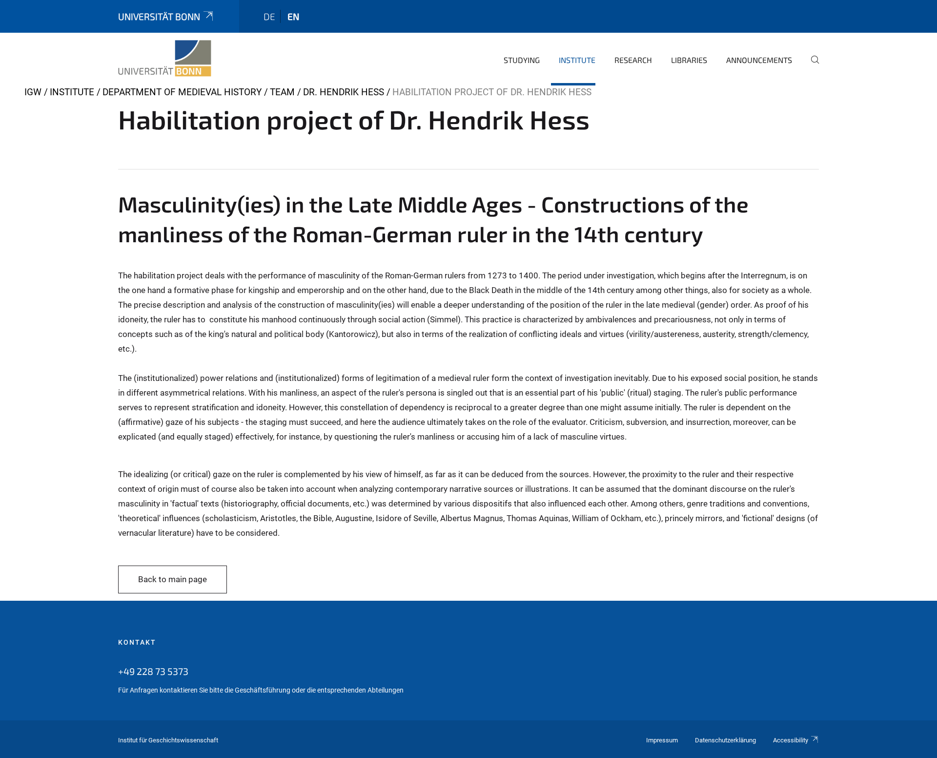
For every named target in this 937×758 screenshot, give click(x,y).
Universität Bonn (159, 16)
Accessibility (790, 740)
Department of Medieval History (182, 92)
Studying (522, 59)
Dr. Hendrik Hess (343, 92)
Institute (577, 59)
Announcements (759, 59)
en (293, 16)
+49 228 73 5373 (153, 671)
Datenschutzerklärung (725, 740)
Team (282, 92)
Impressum (662, 740)
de (269, 16)
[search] (811, 66)
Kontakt (137, 642)
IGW (32, 92)
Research (633, 59)
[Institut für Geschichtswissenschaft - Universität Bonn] (164, 58)
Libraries (689, 59)
